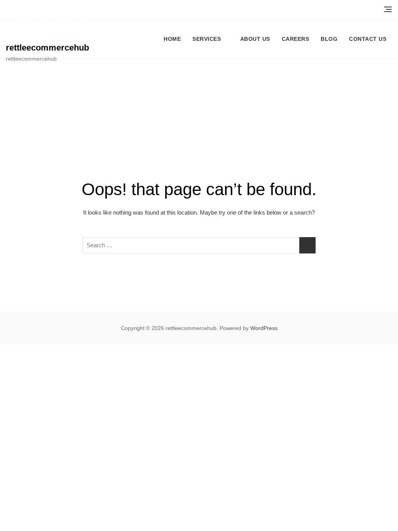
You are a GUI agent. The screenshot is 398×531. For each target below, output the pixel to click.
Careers (295, 39)
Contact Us (367, 39)
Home (172, 39)
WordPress (264, 328)
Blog (329, 39)
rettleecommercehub (47, 47)
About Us (255, 39)
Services (206, 39)
